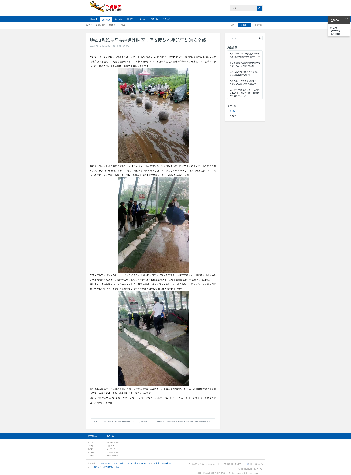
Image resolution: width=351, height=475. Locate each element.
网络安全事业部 (113, 455)
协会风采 (141, 19)
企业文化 (91, 446)
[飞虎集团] (108, 8)
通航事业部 (111, 449)
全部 (232, 25)
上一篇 (123, 421)
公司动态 (122, 25)
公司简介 (91, 442)
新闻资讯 (106, 19)
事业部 (130, 19)
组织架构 (91, 449)
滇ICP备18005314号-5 (230, 464)
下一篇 (185, 421)
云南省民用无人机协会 (111, 467)
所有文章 (231, 106)
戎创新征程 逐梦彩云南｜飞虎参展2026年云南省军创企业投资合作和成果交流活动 (244, 92)
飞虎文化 (95, 467)
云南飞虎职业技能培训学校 (111, 463)
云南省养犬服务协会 (162, 463)
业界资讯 (258, 25)
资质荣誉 (91, 452)
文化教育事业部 (113, 452)
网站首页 (93, 19)
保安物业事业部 (113, 442)
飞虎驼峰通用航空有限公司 (138, 463)
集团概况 (118, 19)
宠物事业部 (111, 446)
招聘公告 (154, 19)
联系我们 (166, 19)
